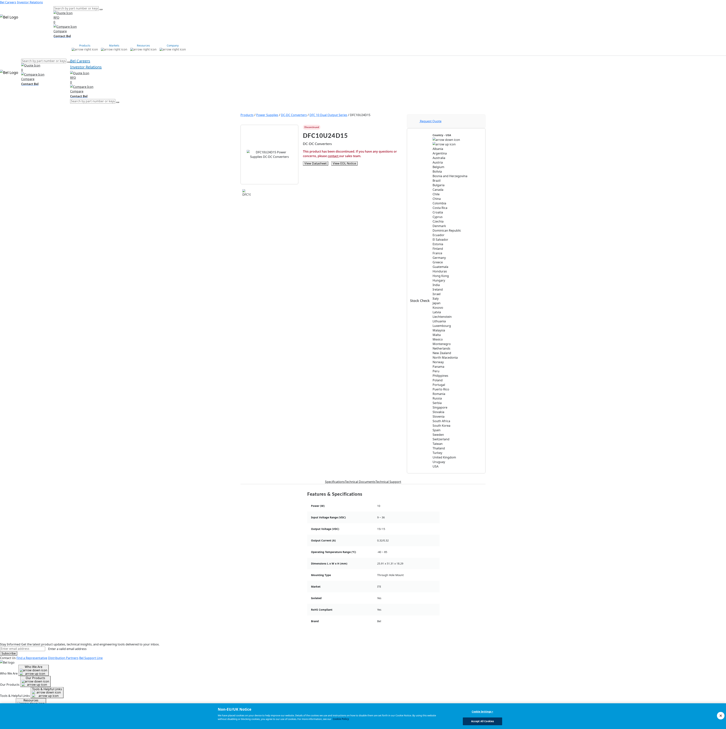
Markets (19, 28)
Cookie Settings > (482, 711)
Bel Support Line (91, 658)
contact (333, 156)
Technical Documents (360, 482)
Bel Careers (8, 2)
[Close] (720, 715)
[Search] (100, 9)
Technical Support (388, 482)
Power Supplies (267, 115)
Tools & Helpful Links (47, 689)
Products (6, 28)
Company (47, 28)
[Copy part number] (400, 127)
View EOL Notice (344, 163)
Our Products (35, 678)
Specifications (335, 482)
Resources (32, 28)
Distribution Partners (63, 658)
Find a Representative (31, 658)
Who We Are (33, 667)
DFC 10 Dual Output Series (328, 115)
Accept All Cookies (482, 721)
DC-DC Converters (294, 115)
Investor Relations (30, 2)
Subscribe (9, 653)
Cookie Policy (341, 719)
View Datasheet (315, 163)
